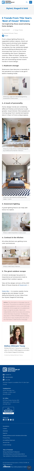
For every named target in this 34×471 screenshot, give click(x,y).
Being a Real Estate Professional (11, 452)
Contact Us (8, 374)
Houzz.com (23, 285)
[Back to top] (29, 468)
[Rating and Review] (8, 413)
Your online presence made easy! (21, 467)
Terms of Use (6, 442)
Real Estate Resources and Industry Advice (14, 454)
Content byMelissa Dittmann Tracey (13, 355)
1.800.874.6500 (9, 377)
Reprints (5, 433)
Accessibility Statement (9, 440)
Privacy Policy (6, 437)
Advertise (5, 430)
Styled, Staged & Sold (17, 8)
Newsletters (6, 426)
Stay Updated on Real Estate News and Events (15, 456)
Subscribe (5, 291)
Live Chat (7, 379)
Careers (5, 428)
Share (6, 35)
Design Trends (19, 30)
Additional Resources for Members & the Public (15, 435)
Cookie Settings (7, 444)
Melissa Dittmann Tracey (11, 33)
